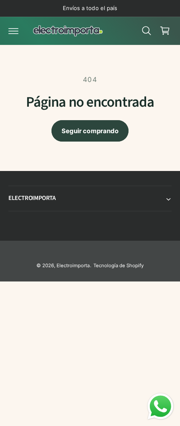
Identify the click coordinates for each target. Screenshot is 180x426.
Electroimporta (73, 265)
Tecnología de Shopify (118, 265)
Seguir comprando (90, 131)
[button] (13, 30)
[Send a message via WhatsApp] (160, 406)
